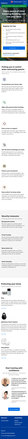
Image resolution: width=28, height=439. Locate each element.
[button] (14, 6)
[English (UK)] (12, 2)
